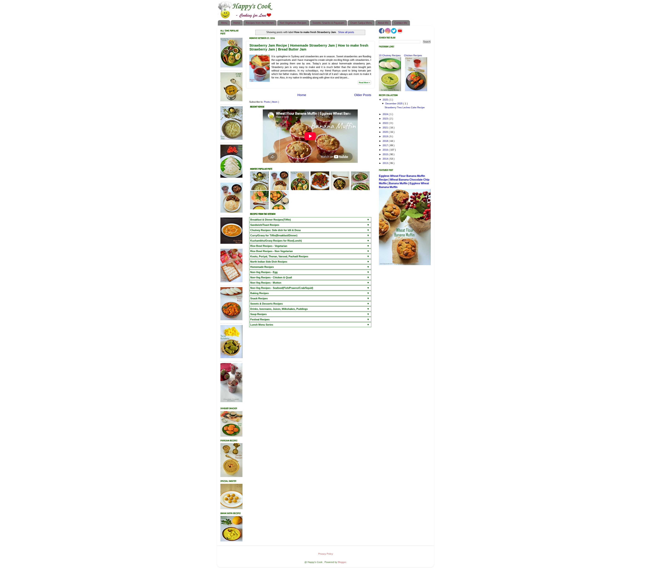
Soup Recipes (258, 314)
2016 (386, 150)
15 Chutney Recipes (390, 55)
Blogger (342, 562)
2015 (386, 154)
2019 (386, 136)
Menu (224, 22)
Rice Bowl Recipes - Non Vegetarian (271, 251)
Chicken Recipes (413, 55)
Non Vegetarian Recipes (293, 22)
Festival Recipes (260, 319)
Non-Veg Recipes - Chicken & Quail (271, 277)
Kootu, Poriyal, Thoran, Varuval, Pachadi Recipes (279, 256)
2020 (386, 132)
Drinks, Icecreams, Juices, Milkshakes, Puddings (279, 308)
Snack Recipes (259, 298)
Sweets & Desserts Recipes (266, 303)
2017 (386, 145)
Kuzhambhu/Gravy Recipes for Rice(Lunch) (276, 240)
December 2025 (394, 103)
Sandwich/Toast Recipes (264, 224)
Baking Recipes (259, 293)
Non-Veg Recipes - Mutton (265, 282)
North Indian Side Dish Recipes (268, 261)
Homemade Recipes (262, 266)
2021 (386, 127)
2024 (386, 114)
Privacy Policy (325, 554)
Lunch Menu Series (261, 324)
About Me (383, 22)
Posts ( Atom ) (271, 102)
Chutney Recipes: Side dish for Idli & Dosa (275, 230)
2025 (386, 99)
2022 (386, 123)
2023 (386, 118)
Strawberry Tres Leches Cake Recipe (405, 107)
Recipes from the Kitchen (260, 22)
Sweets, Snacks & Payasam (328, 22)
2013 (386, 163)
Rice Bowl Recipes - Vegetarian (268, 245)
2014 (386, 159)
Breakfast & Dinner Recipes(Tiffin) (270, 219)
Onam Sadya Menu (361, 22)
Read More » (364, 82)
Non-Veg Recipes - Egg (264, 272)
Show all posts (346, 32)
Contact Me (400, 22)
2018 (386, 141)
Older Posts (362, 95)
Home (236, 22)
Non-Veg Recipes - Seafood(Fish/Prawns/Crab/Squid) (281, 287)
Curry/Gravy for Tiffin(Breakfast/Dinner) (273, 235)
